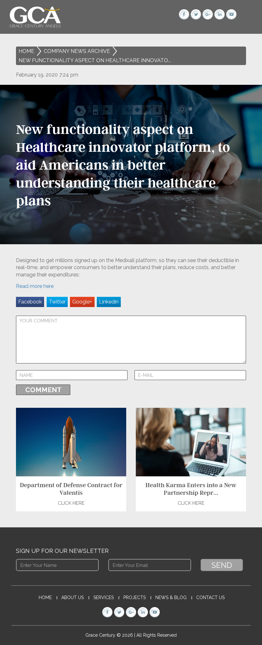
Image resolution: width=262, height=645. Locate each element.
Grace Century (101, 635)
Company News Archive (77, 51)
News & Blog (171, 597)
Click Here (71, 503)
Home (26, 51)
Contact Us (210, 597)
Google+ (82, 302)
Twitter (57, 302)
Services (103, 597)
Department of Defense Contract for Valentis (71, 488)
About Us (72, 597)
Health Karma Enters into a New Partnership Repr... (190, 488)
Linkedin (109, 302)
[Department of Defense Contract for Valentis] (71, 442)
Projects (134, 597)
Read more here (35, 286)
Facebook (30, 302)
